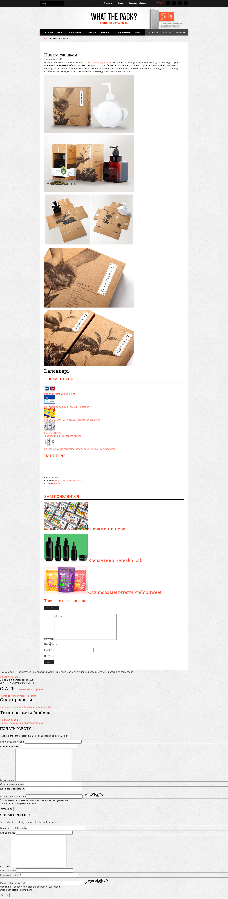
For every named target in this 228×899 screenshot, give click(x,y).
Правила (92, 32)
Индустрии (153, 32)
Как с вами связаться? (12, 788)
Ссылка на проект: (10, 746)
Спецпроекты (123, 32)
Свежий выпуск (107, 528)
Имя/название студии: (12, 741)
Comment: (5, 866)
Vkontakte (168, 3)
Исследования (41, 706)
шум (137, 32)
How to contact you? (10, 875)
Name (47, 644)
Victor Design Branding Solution (96, 62)
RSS (186, 3)
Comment (49, 638)
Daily (55, 477)
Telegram (160, 2)
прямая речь (74, 32)
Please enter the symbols (13, 882)
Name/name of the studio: (13, 828)
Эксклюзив (6, 706)
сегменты (167, 32)
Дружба (39, 689)
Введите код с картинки (13, 796)
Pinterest (180, 3)
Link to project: (7, 832)
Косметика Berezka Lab (115, 560)
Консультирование (10, 719)
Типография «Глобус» (137, 3)
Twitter (174, 3)
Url (45, 656)
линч (59, 32)
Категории (180, 32)
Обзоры (105, 32)
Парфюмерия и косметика (69, 480)
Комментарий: (8, 779)
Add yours (52, 608)
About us (15, 676)
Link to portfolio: (8, 870)
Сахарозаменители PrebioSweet (125, 592)
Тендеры (16, 706)
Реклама (30, 689)
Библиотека (27, 706)
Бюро (120, 3)
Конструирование (9, 722)
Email (47, 650)
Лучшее (49, 32)
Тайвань (56, 483)
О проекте (108, 3)
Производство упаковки (31, 722)
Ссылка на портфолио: (12, 784)
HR (51, 706)
